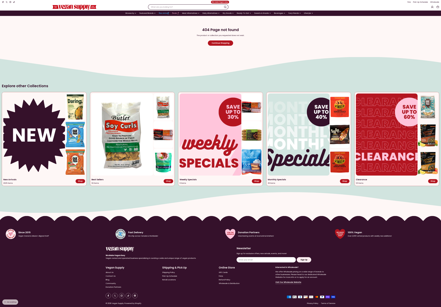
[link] (75, 107)
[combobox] (188, 7)
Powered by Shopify (132, 303)
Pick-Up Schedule (420, 2)
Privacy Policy (312, 303)
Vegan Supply (118, 303)
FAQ (409, 2)
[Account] (432, 7)
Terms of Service (328, 303)
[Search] (225, 7)
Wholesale (434, 2)
